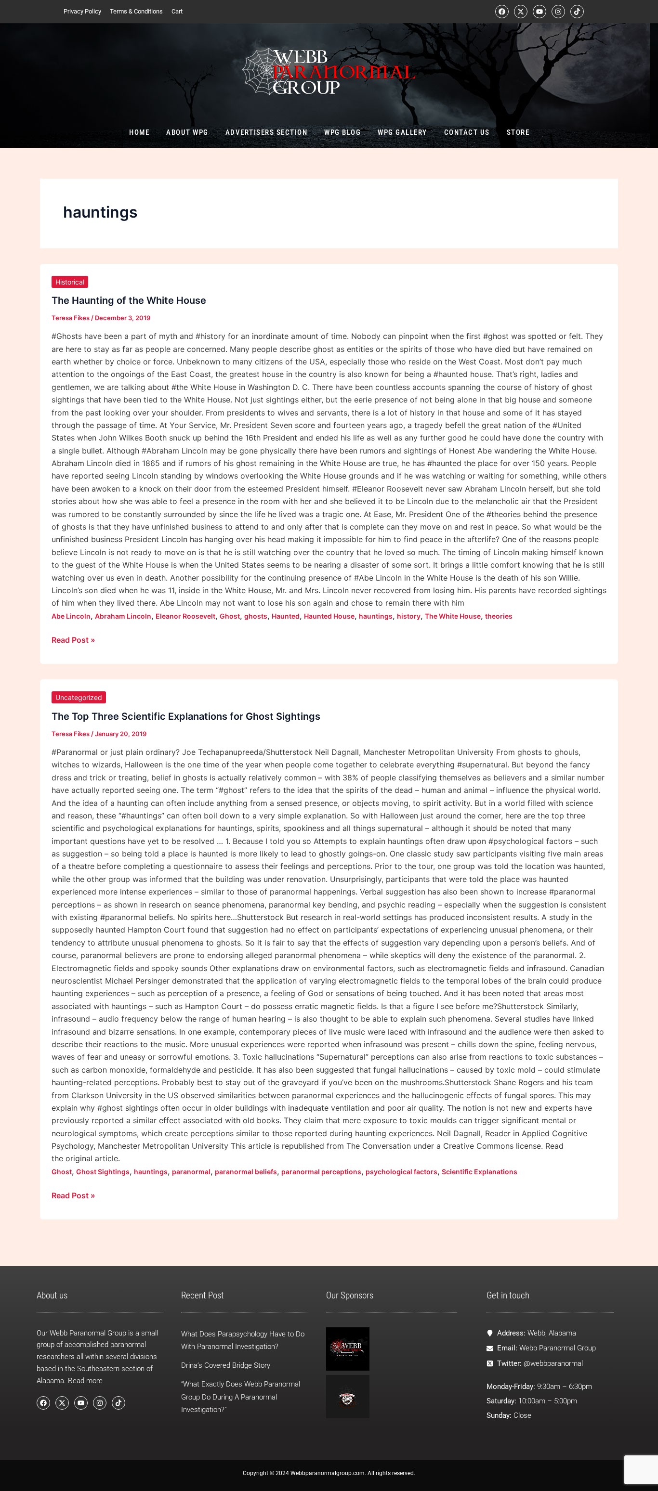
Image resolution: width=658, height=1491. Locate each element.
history (409, 616)
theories (499, 616)
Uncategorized (78, 697)
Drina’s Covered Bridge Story (225, 1365)
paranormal (191, 1171)
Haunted (286, 616)
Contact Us (466, 132)
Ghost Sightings (103, 1171)
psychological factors (401, 1171)
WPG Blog (342, 132)
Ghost (230, 616)
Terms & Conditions (136, 11)
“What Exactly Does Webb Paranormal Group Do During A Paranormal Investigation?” (240, 1397)
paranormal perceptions (321, 1171)
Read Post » (73, 639)
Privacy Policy (82, 11)
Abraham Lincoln (123, 616)
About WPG (187, 132)
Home (139, 132)
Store (517, 132)
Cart (177, 11)
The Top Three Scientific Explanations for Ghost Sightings (186, 716)
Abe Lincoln (71, 616)
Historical (69, 282)
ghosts (255, 616)
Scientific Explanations (479, 1171)
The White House (453, 616)
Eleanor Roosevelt (185, 616)
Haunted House (329, 616)
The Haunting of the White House (129, 300)
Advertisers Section (266, 132)
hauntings (376, 616)
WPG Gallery (402, 132)
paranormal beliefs (246, 1171)
